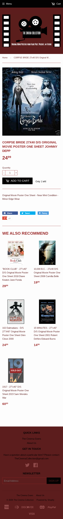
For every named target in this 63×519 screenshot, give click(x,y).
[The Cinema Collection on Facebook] (35, 466)
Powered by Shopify (45, 500)
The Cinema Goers (31, 438)
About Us (31, 443)
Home (4, 58)
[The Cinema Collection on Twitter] (27, 466)
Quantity (6, 167)
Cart (58, 3)
